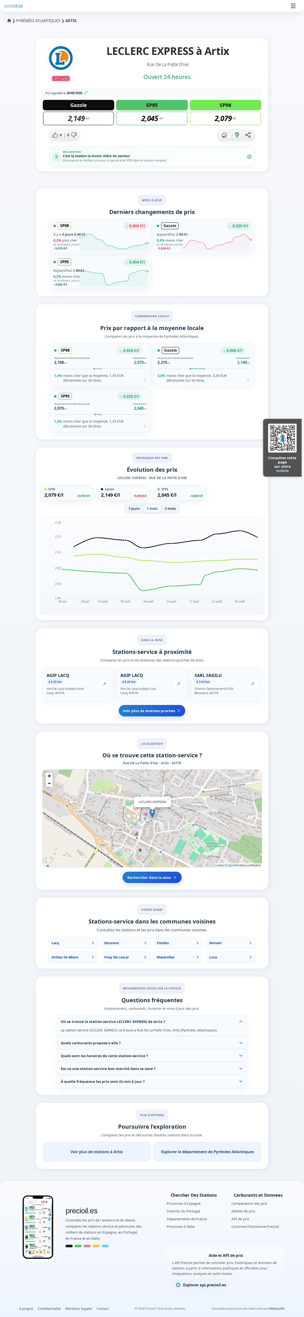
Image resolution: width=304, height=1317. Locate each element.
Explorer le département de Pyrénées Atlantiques (207, 1151)
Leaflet (219, 865)
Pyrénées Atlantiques (38, 20)
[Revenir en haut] (291, 1307)
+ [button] (49, 776)
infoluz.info (276, 1308)
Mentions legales (78, 1308)
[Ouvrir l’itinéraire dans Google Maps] (237, 135)
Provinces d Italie (181, 1226)
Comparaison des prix (249, 1203)
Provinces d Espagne (183, 1203)
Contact (103, 1308)
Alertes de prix (243, 1211)
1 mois (152, 508)
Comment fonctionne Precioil (255, 1226)
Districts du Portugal (183, 1211)
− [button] (49, 783)
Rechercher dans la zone (149, 877)
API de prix (240, 1218)
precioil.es (81, 1211)
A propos (26, 1308)
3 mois (170, 508)
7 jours (134, 508)
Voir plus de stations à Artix (97, 1151)
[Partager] (248, 135)
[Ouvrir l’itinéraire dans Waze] (224, 135)
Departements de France (187, 1218)
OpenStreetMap (237, 865)
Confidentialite (49, 1308)
